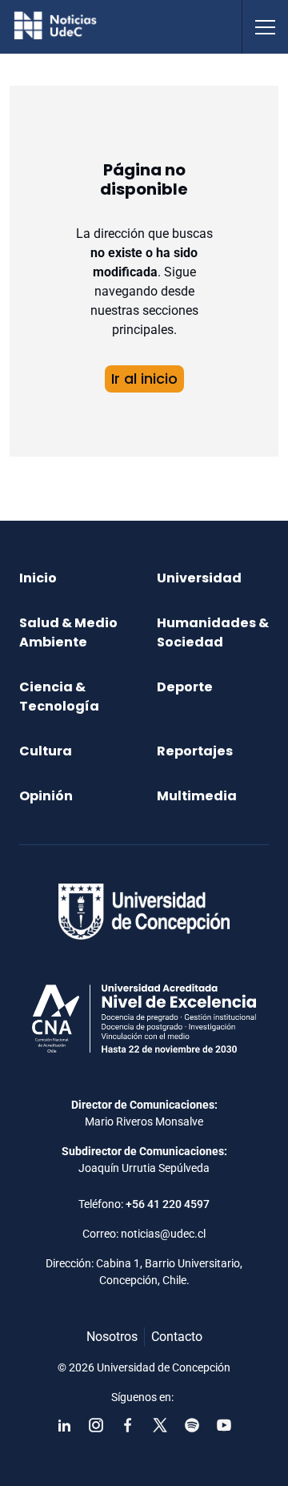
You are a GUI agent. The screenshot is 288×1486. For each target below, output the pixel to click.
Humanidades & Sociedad (213, 632)
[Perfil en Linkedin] (64, 1425)
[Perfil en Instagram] (96, 1425)
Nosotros (112, 1336)
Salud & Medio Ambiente (68, 632)
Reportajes (195, 751)
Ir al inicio (144, 378)
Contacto (176, 1336)
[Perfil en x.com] (160, 1425)
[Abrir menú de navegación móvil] (265, 27)
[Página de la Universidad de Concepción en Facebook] (128, 1425)
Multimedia (197, 796)
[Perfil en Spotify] (192, 1425)
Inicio (38, 578)
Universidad (199, 578)
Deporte (185, 687)
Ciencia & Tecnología (59, 696)
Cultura (45, 751)
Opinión (46, 796)
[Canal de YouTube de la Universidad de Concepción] (224, 1425)
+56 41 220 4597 (168, 1204)
